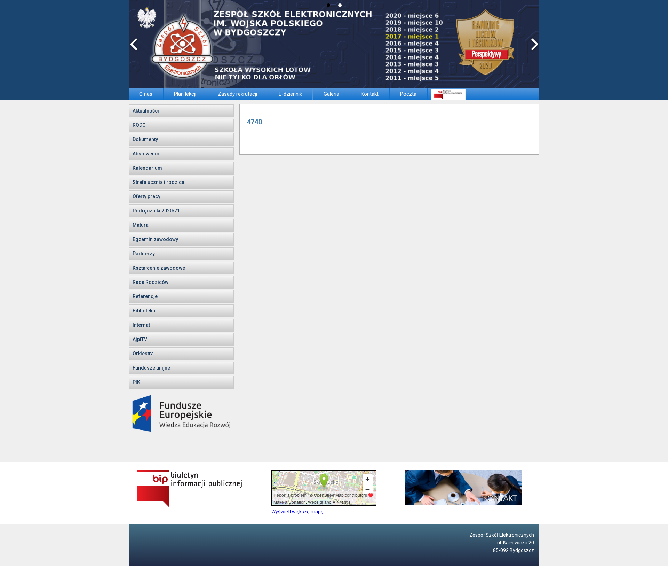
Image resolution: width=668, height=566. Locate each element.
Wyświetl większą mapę (297, 511)
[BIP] (448, 94)
